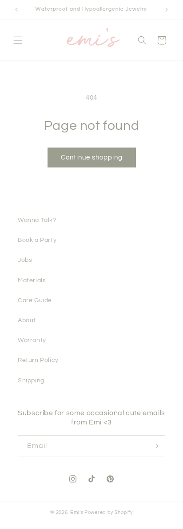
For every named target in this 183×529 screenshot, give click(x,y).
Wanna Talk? (37, 220)
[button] (18, 40)
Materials (32, 280)
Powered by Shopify (108, 512)
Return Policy (38, 360)
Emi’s (77, 512)
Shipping (31, 380)
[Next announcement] (166, 9)
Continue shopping (92, 157)
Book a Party (37, 240)
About (27, 320)
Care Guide (35, 300)
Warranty (32, 340)
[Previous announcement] (16, 9)
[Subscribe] (155, 446)
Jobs (25, 260)
